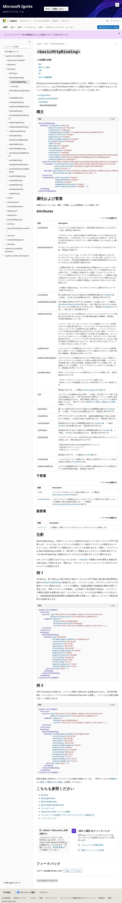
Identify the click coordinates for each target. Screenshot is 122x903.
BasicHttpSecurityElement (62, 494)
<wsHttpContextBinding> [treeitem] (18, 164)
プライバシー (51, 898)
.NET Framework (57, 44)
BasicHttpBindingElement (52, 805)
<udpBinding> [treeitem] (14, 193)
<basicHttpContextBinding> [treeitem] (19, 92)
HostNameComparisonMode (69, 304)
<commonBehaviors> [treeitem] (15, 206)
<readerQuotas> (44, 499)
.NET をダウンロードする (108, 27)
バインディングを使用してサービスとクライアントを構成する (67, 815)
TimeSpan (108, 295)
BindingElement (48, 798)
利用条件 (101, 898)
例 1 (39, 73)
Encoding (88, 455)
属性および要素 (44, 67)
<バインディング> (48, 818)
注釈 (40, 70)
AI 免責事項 (6, 898)
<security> (83, 559)
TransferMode (77, 462)
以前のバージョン (20, 898)
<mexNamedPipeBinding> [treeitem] (19, 106)
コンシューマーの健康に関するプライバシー (77, 898)
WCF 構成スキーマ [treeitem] (12, 51)
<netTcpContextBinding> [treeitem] (18, 140)
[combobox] (16, 46)
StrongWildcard (109, 307)
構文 (40, 64)
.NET (46, 44)
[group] (77, 157)
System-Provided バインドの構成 (55, 811)
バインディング (47, 808)
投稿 (41, 898)
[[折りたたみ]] (30, 42)
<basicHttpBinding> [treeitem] (18, 82)
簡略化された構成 (92, 402)
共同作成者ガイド (52, 848)
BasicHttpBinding (52, 582)
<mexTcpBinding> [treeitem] (16, 111)
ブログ (32, 898)
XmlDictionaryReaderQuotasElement (66, 504)
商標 (109, 898)
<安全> (40, 492)
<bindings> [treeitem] (13, 73)
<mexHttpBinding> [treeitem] (16, 98)
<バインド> (42, 527)
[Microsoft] (4, 20)
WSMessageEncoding (92, 390)
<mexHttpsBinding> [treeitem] (16, 102)
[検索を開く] (107, 21)
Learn (39, 44)
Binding (44, 795)
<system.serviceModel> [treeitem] (16, 60)
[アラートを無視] (117, 5)
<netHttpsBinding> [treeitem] (16, 189)
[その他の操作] (116, 44)
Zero (69, 297)
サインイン (115, 21)
